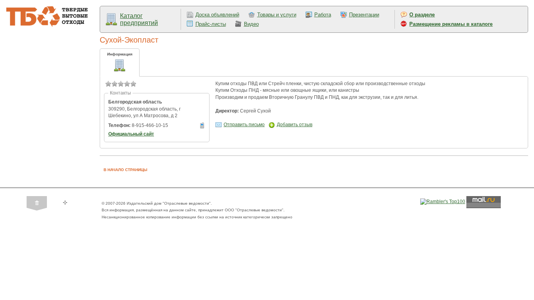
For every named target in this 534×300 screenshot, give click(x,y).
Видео (251, 24)
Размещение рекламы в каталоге (451, 24)
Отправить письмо (244, 124)
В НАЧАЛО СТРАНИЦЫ (125, 170)
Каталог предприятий (139, 19)
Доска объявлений (217, 15)
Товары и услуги (276, 15)
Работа (322, 15)
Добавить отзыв (294, 124)
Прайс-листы (210, 24)
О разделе (422, 15)
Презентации (364, 15)
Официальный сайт (131, 134)
